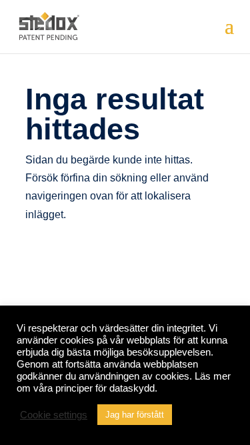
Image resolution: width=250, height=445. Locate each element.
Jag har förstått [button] (134, 415)
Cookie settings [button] (53, 415)
